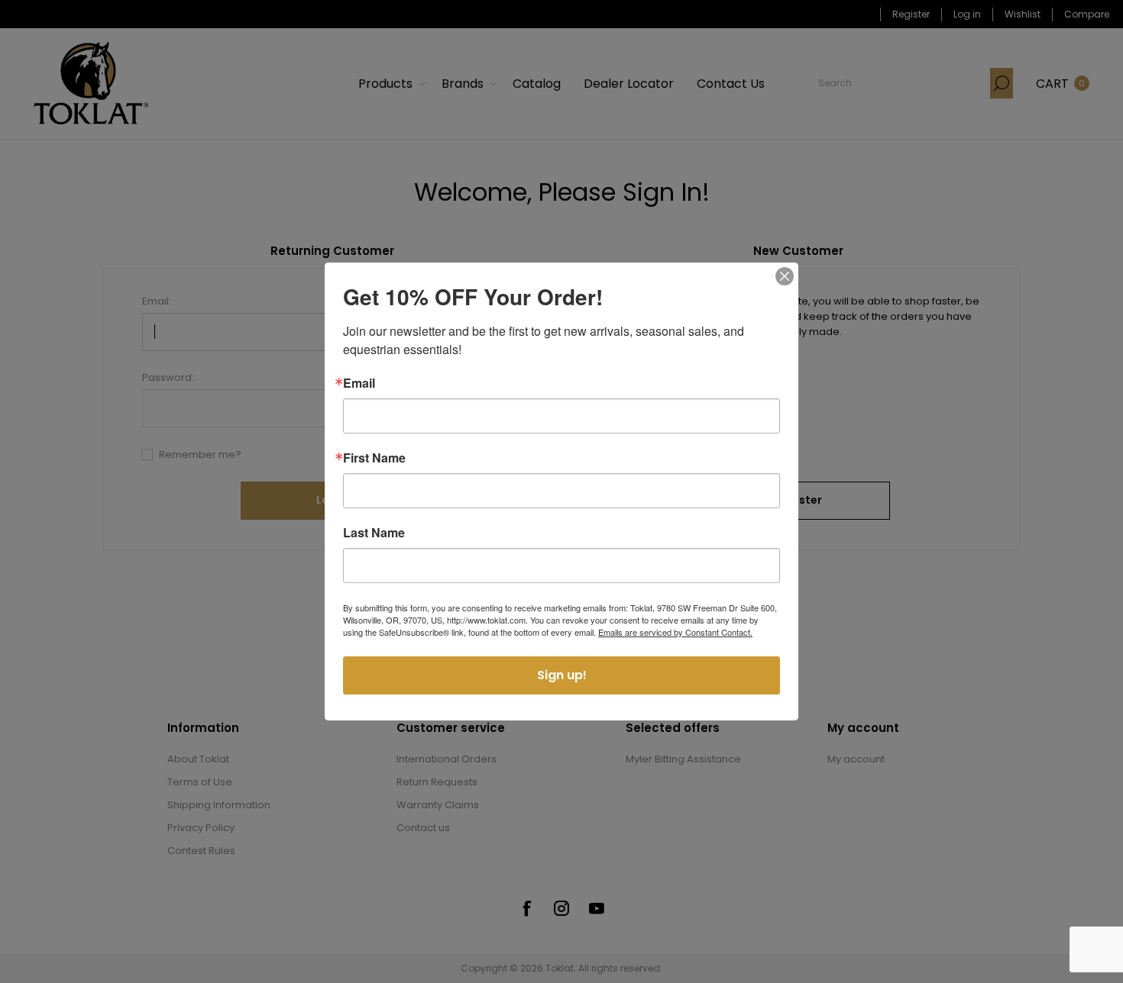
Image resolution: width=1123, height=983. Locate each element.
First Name (374, 458)
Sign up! (562, 675)
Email (359, 383)
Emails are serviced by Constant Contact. (675, 632)
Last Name (374, 533)
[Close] (784, 276)
